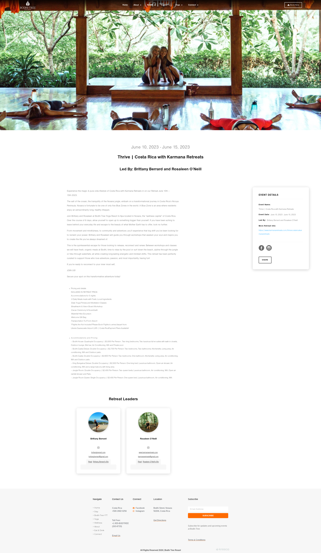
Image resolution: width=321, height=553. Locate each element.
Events (164, 5)
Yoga (178, 5)
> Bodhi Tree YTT (100, 515)
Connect (192, 5)
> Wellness (97, 523)
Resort (150, 5)
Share (265, 260)
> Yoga (96, 519)
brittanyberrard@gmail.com (98, 456)
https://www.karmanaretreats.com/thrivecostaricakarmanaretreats (280, 232)
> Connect (97, 534)
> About (96, 527)
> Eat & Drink (98, 530)
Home (125, 5)
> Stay (95, 511)
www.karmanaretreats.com (148, 452)
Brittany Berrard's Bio (98, 462)
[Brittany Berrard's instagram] (98, 447)
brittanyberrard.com (98, 452)
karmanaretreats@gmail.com (148, 456)
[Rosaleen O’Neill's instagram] (148, 447)
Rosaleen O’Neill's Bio (148, 462)
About (136, 5)
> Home (96, 508)
